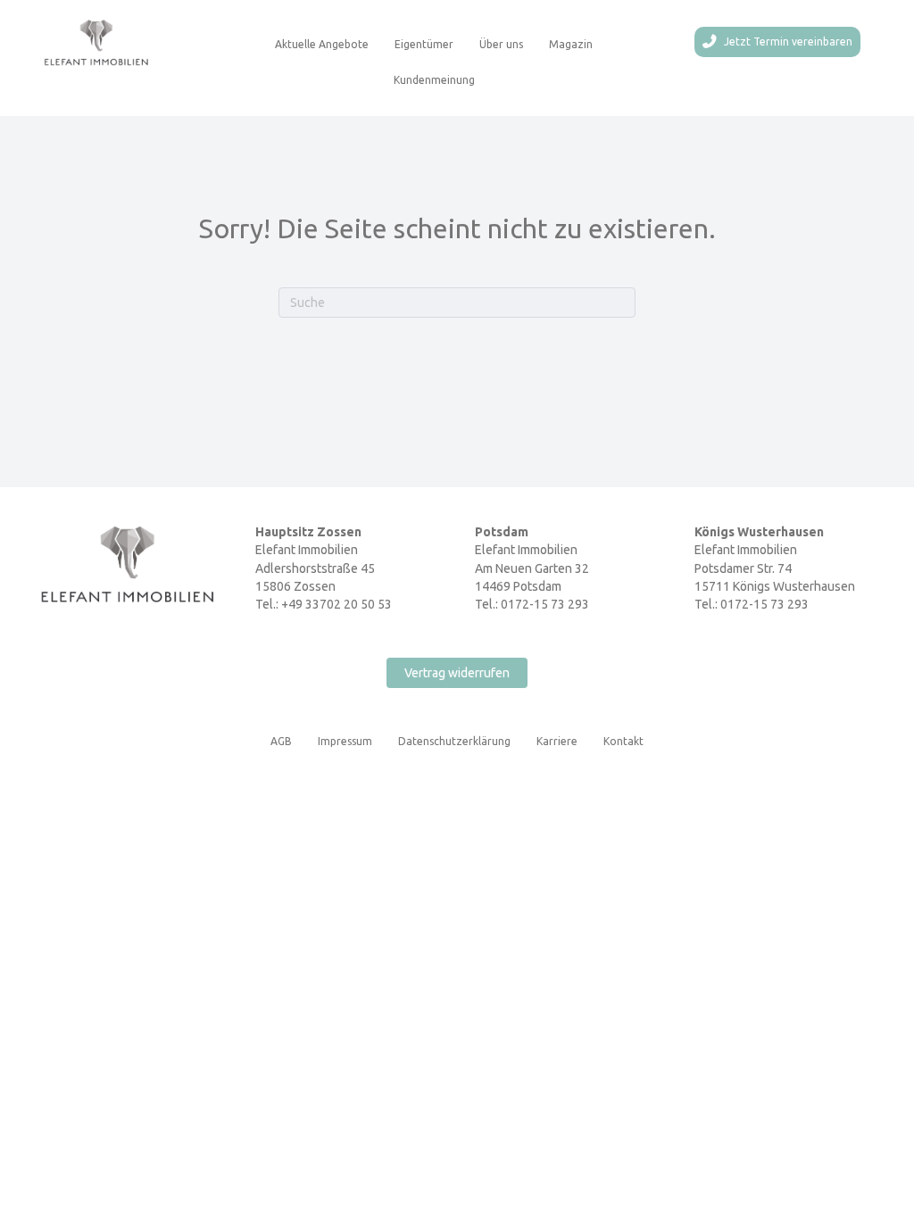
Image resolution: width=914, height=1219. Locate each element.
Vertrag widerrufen (457, 673)
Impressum (345, 741)
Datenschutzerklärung (454, 741)
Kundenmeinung (434, 80)
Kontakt (623, 741)
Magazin (571, 44)
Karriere (556, 741)
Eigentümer (424, 44)
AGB (281, 741)
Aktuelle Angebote (322, 44)
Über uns (501, 44)
